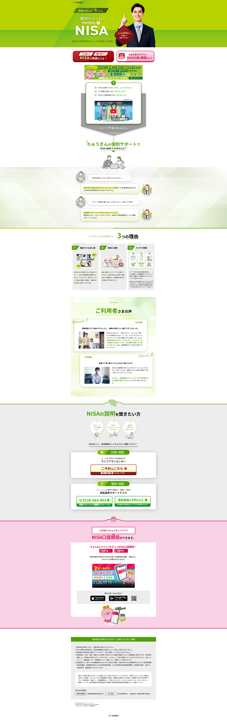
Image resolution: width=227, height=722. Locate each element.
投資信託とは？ (128, 99)
